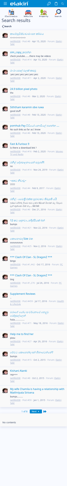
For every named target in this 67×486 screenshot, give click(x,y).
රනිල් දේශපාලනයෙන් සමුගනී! (27, 162)
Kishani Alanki (18, 371)
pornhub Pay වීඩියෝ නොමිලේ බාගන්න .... (34, 125)
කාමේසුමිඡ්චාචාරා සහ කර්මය (27, 34)
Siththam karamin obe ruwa (27, 107)
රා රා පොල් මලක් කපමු (23, 70)
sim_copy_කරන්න (20, 52)
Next (34, 411)
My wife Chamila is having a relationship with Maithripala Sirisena (37, 390)
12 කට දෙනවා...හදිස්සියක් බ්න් (27, 220)
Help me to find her (22, 334)
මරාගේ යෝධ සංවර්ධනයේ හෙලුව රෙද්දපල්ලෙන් (29, 313)
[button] (5, 3)
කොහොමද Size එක (21, 238)
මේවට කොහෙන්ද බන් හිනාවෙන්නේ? (31, 352)
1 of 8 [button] (24, 411)
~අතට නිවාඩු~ (18, 180)
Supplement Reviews (22, 294)
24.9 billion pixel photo (23, 89)
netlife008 (15, 41)
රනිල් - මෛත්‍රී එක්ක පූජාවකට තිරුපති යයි (33, 199)
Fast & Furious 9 (19, 144)
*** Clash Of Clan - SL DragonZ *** (31, 257)
